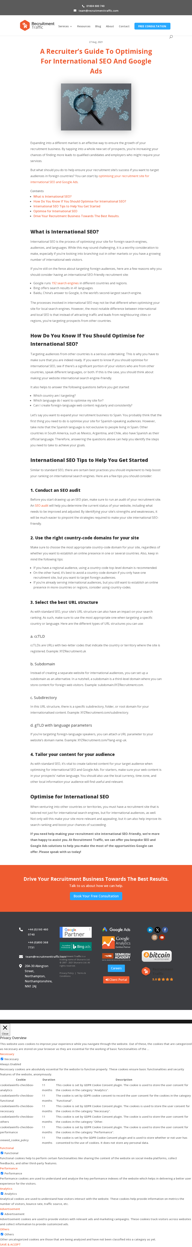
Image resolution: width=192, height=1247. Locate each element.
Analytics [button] (6, 1188)
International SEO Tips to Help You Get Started (66, 206)
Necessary (11, 1059)
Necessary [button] (7, 1054)
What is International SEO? (52, 196)
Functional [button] (7, 1148)
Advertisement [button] (10, 1209)
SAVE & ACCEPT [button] (10, 1244)
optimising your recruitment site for (124, 176)
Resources (83, 26)
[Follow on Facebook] (165, 930)
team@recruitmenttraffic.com (46, 956)
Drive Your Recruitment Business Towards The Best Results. (76, 216)
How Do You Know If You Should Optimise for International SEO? (79, 201)
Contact (124, 26)
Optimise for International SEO (55, 211)
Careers (116, 968)
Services (63, 26)
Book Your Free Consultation (96, 896)
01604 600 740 (95, 6)
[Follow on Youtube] (162, 937)
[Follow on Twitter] (157, 930)
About (110, 26)
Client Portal (118, 980)
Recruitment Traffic (163, 971)
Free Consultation (152, 26)
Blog (98, 26)
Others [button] (4, 1229)
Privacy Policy (67, 973)
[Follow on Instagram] (155, 937)
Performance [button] (9, 1168)
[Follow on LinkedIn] (150, 930)
